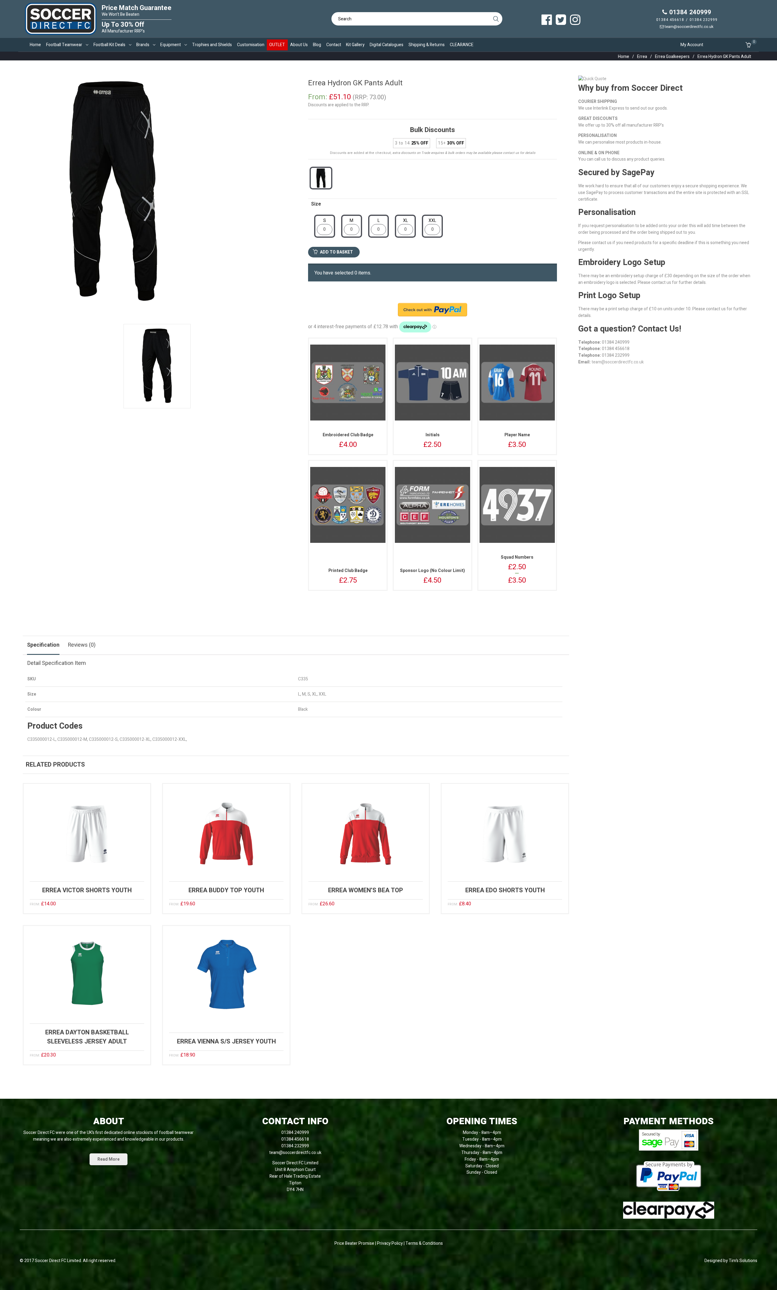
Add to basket (336, 252)
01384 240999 (689, 12)
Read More (108, 1159)
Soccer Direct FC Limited (58, 1261)
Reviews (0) (82, 645)
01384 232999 (704, 19)
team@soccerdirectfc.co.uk (689, 26)
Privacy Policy (390, 1243)
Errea (642, 56)
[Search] (496, 19)
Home (623, 56)
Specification (43, 645)
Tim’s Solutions (743, 1261)
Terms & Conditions (424, 1243)
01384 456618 (670, 19)
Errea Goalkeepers (672, 56)
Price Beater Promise (354, 1243)
